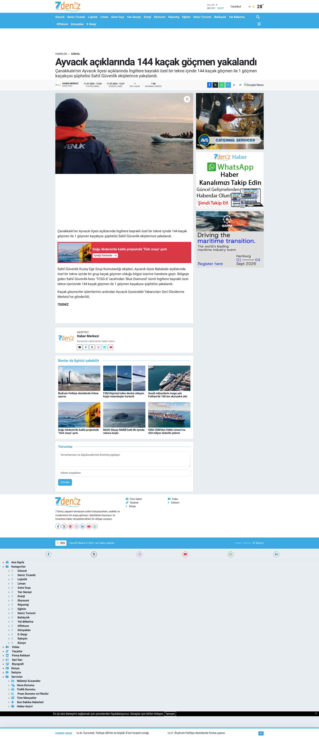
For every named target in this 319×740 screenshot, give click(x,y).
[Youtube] (110, 347)
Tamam (170, 713)
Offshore (62, 24)
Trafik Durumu (26, 689)
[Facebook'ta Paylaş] (209, 85)
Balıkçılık (220, 17)
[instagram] (139, 554)
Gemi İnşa (117, 17)
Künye (132, 506)
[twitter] (94, 554)
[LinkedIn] (82, 526)
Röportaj (173, 17)
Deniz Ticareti (76, 17)
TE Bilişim (258, 543)
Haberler (61, 53)
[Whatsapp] (95, 526)
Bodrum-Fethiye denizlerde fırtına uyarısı (200, 733)
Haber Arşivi (25, 706)
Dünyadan (77, 24)
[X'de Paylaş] (215, 85)
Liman (104, 17)
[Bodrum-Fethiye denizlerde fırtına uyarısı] (79, 378)
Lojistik (93, 17)
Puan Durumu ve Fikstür (33, 693)
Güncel (59, 17)
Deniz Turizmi (202, 17)
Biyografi (17, 664)
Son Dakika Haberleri (30, 702)
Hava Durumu (25, 685)
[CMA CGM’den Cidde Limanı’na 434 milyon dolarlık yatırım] (169, 414)
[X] (64, 526)
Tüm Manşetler (26, 697)
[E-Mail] (79, 347)
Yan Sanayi (134, 17)
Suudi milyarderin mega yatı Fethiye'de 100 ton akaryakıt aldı (167, 395)
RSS (62, 543)
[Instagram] (98, 347)
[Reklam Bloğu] (230, 121)
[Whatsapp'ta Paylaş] (222, 85)
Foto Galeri (136, 498)
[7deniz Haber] (67, 6)
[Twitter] (92, 347)
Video (175, 498)
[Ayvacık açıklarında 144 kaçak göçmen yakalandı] (124, 133)
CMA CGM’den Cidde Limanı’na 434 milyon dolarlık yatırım (166, 431)
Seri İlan (16, 659)
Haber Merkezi (88, 336)
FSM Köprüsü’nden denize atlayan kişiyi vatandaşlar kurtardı (123, 395)
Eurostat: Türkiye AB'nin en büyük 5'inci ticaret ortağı (116, 733)
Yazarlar (134, 502)
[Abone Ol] (254, 85)
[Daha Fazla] (228, 85)
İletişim (175, 502)
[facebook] (48, 554)
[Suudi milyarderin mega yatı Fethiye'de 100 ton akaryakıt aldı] (169, 378)
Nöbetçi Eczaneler (28, 681)
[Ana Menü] (258, 24)
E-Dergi (91, 24)
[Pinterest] (70, 526)
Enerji (147, 17)
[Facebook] (86, 347)
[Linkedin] (104, 347)
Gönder (65, 482)
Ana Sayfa (17, 562)
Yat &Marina (237, 17)
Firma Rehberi (20, 655)
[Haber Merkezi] (66, 338)
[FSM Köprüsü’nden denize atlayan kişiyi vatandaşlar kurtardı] (124, 378)
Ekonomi (159, 17)
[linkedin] (276, 554)
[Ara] (258, 17)
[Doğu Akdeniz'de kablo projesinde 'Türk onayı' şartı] (79, 414)
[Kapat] (317, 713)
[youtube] (185, 554)
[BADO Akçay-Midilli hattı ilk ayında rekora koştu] (124, 414)
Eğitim (186, 17)
